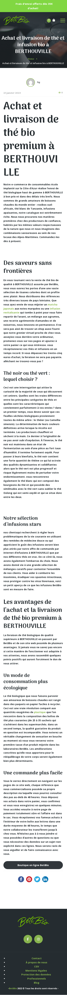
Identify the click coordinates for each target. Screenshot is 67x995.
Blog (36, 982)
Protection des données (36, 974)
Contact (37, 958)
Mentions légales (36, 970)
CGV (36, 966)
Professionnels (36, 978)
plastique (40, 712)
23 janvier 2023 (12, 93)
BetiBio (13, 988)
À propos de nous (36, 962)
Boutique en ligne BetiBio (33, 865)
